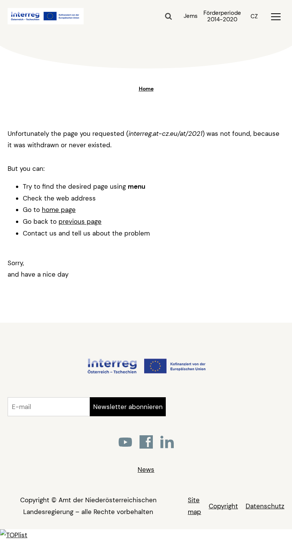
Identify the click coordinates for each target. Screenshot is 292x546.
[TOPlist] (13, 535)
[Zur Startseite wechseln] (146, 372)
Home (146, 88)
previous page (80, 221)
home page (59, 209)
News (146, 469)
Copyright (223, 506)
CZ (254, 16)
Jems (191, 16)
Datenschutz (265, 506)
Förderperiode (222, 16)
